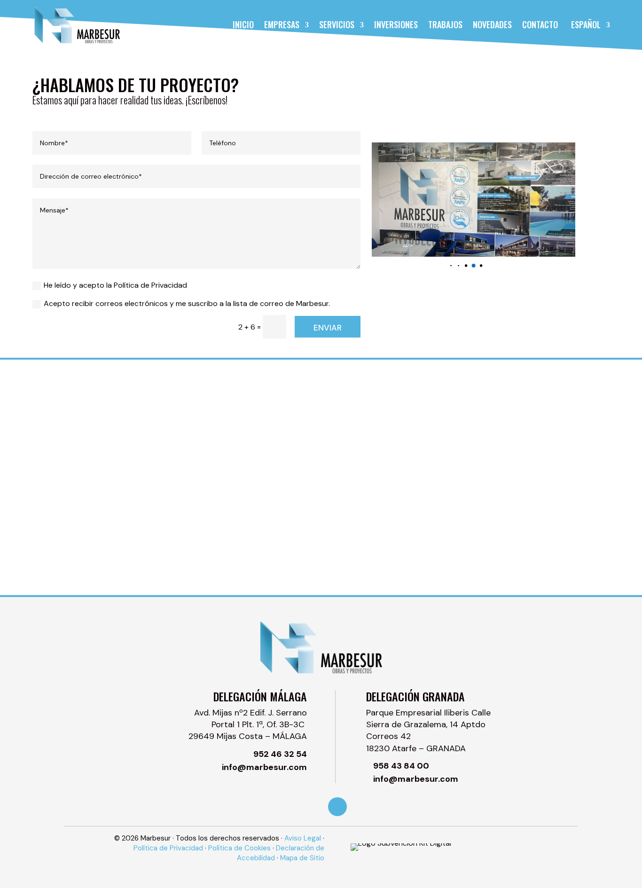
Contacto (540, 24)
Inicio (243, 24)
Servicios (336, 24)
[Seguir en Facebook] (337, 806)
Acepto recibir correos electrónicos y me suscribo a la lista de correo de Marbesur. (187, 303)
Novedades (492, 24)
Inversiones (396, 24)
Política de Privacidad (168, 848)
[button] (451, 265)
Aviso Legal (302, 838)
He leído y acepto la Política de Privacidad (115, 285)
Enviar (327, 327)
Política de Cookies (239, 848)
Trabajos (445, 24)
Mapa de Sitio (302, 858)
